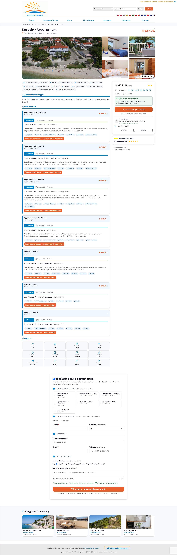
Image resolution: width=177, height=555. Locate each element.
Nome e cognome (60, 438)
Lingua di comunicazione (67, 461)
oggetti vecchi (64, 552)
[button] (133, 140)
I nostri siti (72, 552)
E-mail (56, 447)
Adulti (56, 425)
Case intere (126, 20)
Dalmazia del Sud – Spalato (30, 24)
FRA (84, 464)
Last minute (107, 20)
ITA (54, 464)
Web (144, 130)
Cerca (150, 9)
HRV (96, 464)
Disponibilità (41, 120)
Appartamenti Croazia (50, 20)
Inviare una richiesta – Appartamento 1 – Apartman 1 (45, 139)
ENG (66, 464)
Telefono (97, 447)
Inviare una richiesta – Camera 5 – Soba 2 (41, 277)
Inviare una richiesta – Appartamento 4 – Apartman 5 (45, 244)
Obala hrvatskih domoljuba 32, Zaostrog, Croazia (41, 33)
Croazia (31, 20)
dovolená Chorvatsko (111, 552)
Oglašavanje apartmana (118, 548)
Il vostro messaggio (65, 468)
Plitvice (89, 552)
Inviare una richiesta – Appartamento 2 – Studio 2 (44, 172)
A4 (129, 90)
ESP (78, 464)
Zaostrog (43, 24)
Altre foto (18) (148, 76)
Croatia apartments (80, 552)
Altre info (145, 20)
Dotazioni (30, 120)
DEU (72, 464)
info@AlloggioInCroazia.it (91, 548)
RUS (90, 464)
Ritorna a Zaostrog (120, 147)
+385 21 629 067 (123, 126)
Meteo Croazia (88, 20)
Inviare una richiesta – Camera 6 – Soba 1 (41, 305)
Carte (125, 130)
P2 (144, 90)
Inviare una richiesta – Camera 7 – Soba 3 (41, 332)
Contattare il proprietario (135, 109)
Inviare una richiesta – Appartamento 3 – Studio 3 (44, 210)
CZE (60, 464)
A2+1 (132, 90)
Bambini (97, 425)
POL (101, 464)
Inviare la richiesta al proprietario (89, 489)
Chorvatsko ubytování (98, 552)
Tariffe (51, 120)
